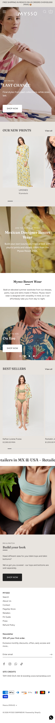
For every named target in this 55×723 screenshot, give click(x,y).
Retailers (6, 613)
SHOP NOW (12, 577)
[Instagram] (10, 664)
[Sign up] (51, 654)
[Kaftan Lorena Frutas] (23, 405)
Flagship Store (9, 609)
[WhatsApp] (15, 664)
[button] (20, 356)
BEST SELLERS (14, 369)
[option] (27, 61)
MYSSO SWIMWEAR (17, 712)
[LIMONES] (23, 161)
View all (48, 131)
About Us (7, 601)
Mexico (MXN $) (9, 705)
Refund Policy (9, 625)
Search (6, 597)
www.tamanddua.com (41, 676)
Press (5, 621)
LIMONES (23, 190)
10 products (23, 193)
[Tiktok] (21, 664)
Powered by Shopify (33, 712)
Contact (6, 605)
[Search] (45, 12)
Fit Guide (7, 617)
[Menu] (4, 12)
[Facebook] (4, 664)
